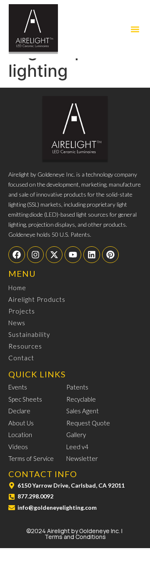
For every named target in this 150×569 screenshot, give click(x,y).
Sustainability (29, 334)
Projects (21, 311)
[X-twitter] (54, 254)
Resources (25, 346)
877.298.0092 (35, 496)
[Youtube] (73, 254)
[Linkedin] (91, 254)
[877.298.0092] (11, 496)
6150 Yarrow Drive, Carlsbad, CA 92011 (71, 485)
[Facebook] (16, 254)
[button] (135, 29)
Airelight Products (36, 299)
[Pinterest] (110, 254)
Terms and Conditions (75, 537)
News (16, 322)
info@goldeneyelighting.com (57, 507)
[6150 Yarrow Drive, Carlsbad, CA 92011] (11, 485)
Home (17, 287)
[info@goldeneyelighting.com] (11, 507)
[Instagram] (35, 254)
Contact (21, 358)
